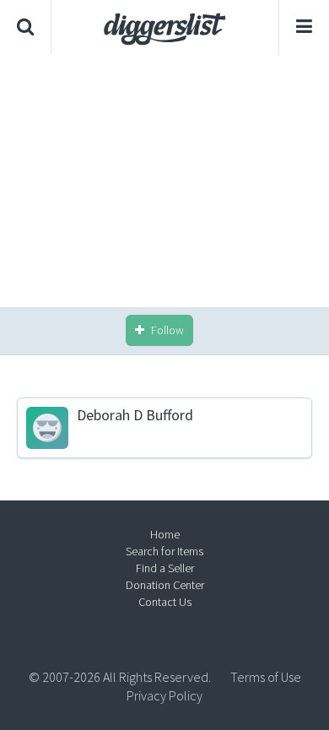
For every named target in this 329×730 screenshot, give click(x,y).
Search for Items (164, 551)
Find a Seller (165, 568)
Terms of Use (265, 676)
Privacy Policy (164, 695)
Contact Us (164, 601)
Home (165, 534)
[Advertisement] (164, 180)
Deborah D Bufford (135, 415)
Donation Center (165, 584)
